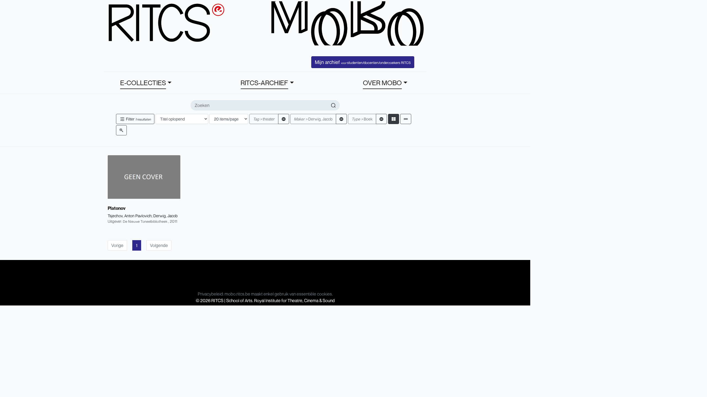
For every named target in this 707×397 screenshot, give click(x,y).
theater (264, 119)
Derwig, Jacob (313, 119)
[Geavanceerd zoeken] (121, 130)
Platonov (116, 208)
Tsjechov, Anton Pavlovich (130, 215)
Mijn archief (363, 62)
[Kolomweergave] (393, 119)
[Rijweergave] (405, 119)
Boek (362, 119)
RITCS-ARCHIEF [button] (264, 83)
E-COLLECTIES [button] (143, 83)
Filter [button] (138, 119)
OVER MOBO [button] (382, 83)
